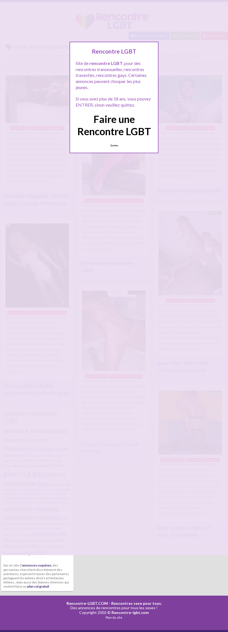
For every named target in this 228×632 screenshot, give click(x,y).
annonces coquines (36, 565)
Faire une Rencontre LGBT (114, 125)
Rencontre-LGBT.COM (87, 603)
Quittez (114, 145)
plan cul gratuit (38, 586)
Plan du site (114, 617)
